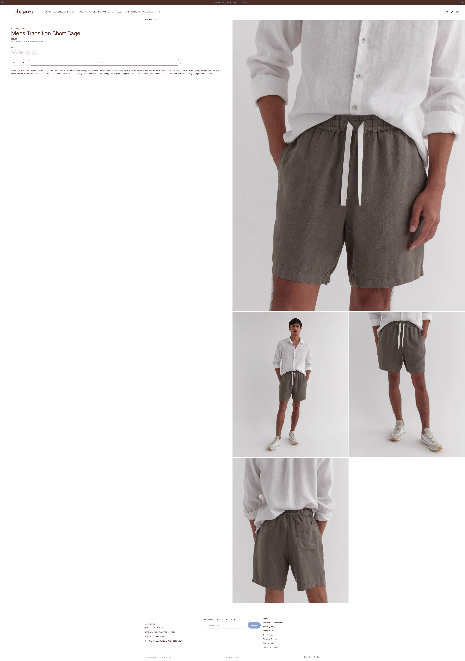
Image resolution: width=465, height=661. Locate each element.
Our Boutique (268, 635)
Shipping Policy (269, 626)
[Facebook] (305, 657)
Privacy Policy (268, 643)
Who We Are (268, 631)
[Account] (452, 12)
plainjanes (154, 657)
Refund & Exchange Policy (273, 622)
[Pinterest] (318, 657)
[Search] (447, 12)
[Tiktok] (314, 657)
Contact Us (267, 618)
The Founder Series (270, 647)
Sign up (254, 625)
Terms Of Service (270, 639)
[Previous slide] (2, 2)
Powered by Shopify (165, 657)
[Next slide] (462, 2)
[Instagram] (309, 657)
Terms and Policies (232, 657)
